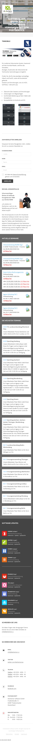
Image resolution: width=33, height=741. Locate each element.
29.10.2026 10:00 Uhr (13, 284)
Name (3, 158)
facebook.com (12, 688)
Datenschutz (9, 734)
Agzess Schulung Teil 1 (10, 294)
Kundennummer (7, 150)
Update (17, 535)
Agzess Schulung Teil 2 (10, 308)
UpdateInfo (23, 535)
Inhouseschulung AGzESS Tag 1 (13, 245)
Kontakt (17, 734)
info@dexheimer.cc (8, 632)
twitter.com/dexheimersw (15, 662)
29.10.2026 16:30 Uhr (13, 287)
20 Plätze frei (7, 251)
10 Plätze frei (7, 278)
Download (10, 544)
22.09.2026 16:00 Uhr (13, 281)
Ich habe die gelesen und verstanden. (15, 175)
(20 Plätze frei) (25, 284)
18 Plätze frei (7, 265)
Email (3, 166)
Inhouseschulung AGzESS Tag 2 (13, 258)
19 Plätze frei (7, 301)
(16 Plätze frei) (25, 281)
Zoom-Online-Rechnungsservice (13, 272)
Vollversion (11, 535)
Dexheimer (9, 2)
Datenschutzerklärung (19, 174)
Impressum (24, 734)
